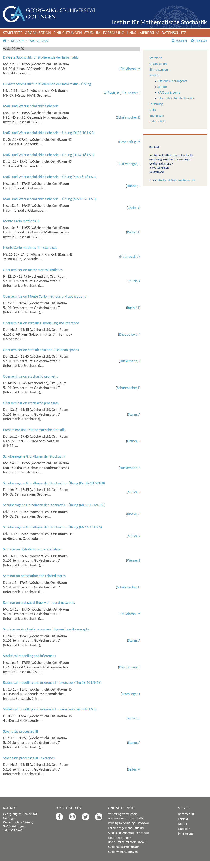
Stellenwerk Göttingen (123, 852)
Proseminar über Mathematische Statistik (34, 430)
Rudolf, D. (134, 232)
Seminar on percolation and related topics (34, 576)
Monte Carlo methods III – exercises (30, 248)
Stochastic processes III (20, 732)
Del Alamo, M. (131, 69)
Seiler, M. (135, 770)
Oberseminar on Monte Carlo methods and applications (44, 297)
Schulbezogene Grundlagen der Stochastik (34, 457)
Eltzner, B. (134, 441)
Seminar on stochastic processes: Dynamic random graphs (46, 629)
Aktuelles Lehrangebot (172, 81)
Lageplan (184, 829)
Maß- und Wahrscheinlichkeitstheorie (31, 106)
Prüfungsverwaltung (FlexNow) (128, 823)
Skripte (162, 87)
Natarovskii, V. (131, 257)
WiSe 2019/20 (38, 41)
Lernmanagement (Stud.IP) (126, 828)
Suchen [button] (181, 41)
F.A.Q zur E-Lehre (169, 92)
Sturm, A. (135, 415)
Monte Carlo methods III (21, 221)
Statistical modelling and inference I (29, 656)
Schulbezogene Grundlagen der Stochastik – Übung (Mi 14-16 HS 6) (52, 527)
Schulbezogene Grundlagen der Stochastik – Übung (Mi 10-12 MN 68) (54, 505)
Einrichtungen (67, 33)
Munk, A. (135, 281)
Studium (92, 33)
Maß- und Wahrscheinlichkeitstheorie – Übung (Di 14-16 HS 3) (49, 155)
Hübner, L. (134, 186)
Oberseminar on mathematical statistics (33, 270)
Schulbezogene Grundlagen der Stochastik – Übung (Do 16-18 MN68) (54, 483)
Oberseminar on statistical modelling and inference (41, 323)
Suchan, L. (134, 718)
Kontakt (183, 819)
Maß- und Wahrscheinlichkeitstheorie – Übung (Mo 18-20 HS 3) (50, 199)
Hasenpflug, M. (130, 142)
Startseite (12, 33)
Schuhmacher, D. (129, 118)
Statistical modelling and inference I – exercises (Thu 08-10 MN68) (52, 683)
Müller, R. (135, 536)
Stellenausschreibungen (123, 847)
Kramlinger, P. (132, 694)
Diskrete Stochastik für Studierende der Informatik (40, 58)
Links (131, 33)
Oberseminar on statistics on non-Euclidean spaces (41, 350)
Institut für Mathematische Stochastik (159, 22)
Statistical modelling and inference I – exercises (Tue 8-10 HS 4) (50, 709)
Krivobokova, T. (130, 335)
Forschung (113, 33)
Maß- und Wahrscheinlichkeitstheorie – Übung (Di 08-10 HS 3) (49, 133)
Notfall (182, 824)
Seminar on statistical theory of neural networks (39, 603)
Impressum (148, 33)
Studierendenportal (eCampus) (128, 833)
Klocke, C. (134, 514)
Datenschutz (174, 33)
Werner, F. (134, 561)
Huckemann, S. (131, 361)
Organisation (38, 33)
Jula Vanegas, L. (130, 164)
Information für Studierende (176, 98)
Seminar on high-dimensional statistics (31, 549)
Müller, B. (135, 492)
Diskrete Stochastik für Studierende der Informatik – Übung (47, 84)
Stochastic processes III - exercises (29, 758)
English (201, 41)
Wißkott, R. (111, 93)
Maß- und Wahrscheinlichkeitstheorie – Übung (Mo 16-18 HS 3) (50, 177)
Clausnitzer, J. (132, 93)
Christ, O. (135, 208)
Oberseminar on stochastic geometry (30, 377)
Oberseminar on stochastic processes (31, 403)
